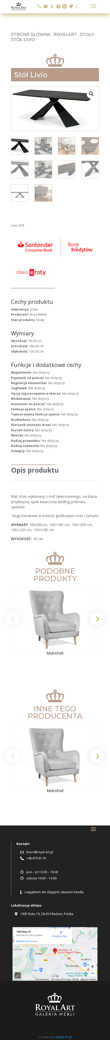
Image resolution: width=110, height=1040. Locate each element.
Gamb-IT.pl (64, 1037)
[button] (91, 94)
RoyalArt (65, 34)
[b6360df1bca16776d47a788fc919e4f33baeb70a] (32, 276)
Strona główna (31, 34)
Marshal (55, 653)
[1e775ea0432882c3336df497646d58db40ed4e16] (55, 257)
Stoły (87, 34)
